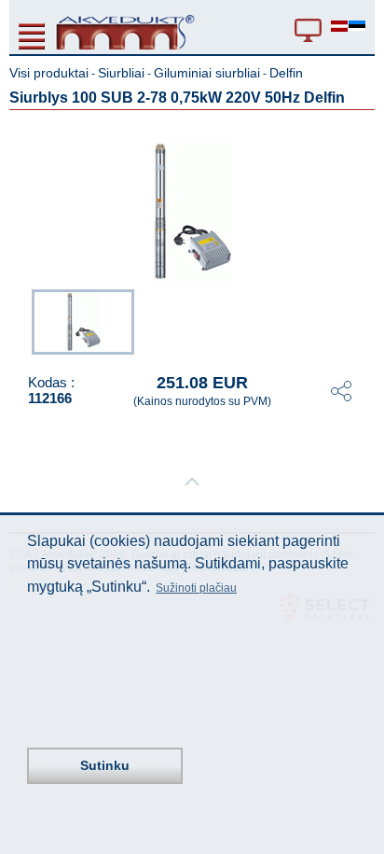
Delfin (286, 72)
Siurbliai (121, 72)
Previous (22, 320)
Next (361, 320)
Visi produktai (49, 72)
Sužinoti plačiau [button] (196, 588)
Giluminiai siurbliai (207, 72)
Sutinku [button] (105, 765)
